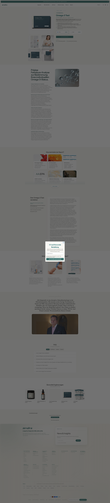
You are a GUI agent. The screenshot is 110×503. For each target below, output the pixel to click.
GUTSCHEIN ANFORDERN (55, 259)
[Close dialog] (63, 242)
